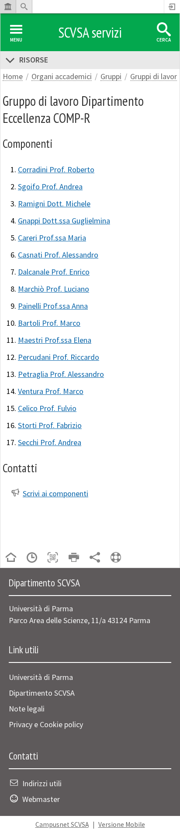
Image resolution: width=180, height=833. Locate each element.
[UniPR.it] (8, 6)
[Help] (115, 558)
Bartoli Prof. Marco (49, 323)
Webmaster (41, 799)
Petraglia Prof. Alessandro (61, 374)
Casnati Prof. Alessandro (58, 255)
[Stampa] (73, 558)
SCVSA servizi (90, 32)
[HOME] (11, 558)
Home (13, 77)
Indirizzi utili (42, 783)
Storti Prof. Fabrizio (50, 425)
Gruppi (110, 77)
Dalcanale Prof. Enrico (54, 272)
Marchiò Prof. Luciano (53, 289)
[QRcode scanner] (52, 558)
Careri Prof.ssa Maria (52, 238)
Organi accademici (61, 77)
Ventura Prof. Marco (50, 391)
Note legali (27, 709)
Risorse (33, 60)
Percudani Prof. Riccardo (58, 357)
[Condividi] (94, 558)
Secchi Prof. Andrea (49, 442)
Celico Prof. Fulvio (47, 408)
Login (172, 6)
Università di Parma (41, 677)
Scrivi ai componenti (55, 493)
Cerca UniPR (24, 6)
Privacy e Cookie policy (46, 724)
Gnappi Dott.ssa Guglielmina (64, 221)
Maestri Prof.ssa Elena (54, 340)
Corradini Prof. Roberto (56, 169)
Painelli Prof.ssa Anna (53, 306)
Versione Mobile (121, 824)
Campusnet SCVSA (62, 824)
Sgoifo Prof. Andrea (50, 186)
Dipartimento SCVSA (42, 693)
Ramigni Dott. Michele (54, 204)
